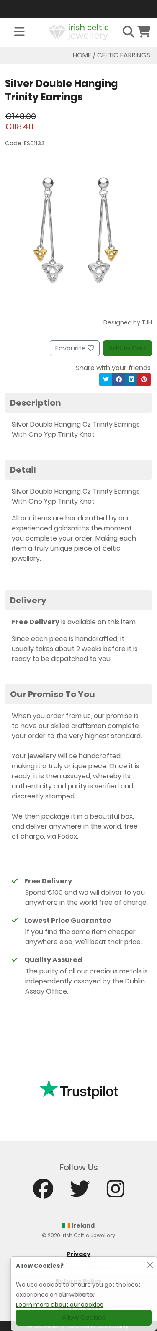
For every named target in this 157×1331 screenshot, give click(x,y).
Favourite (71, 348)
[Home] (78, 31)
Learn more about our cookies (59, 1304)
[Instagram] (115, 1193)
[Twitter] (80, 1193)
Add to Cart (127, 348)
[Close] (149, 1264)
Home (82, 55)
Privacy (78, 1254)
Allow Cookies (84, 1317)
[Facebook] (43, 1193)
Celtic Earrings (123, 55)
